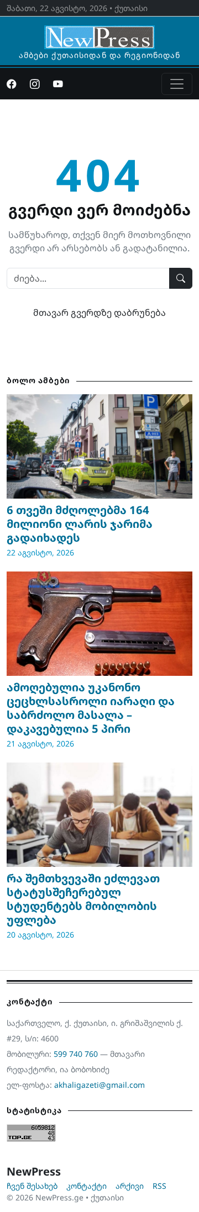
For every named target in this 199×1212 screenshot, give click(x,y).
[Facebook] (12, 84)
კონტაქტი (86, 1186)
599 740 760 (76, 1054)
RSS (159, 1186)
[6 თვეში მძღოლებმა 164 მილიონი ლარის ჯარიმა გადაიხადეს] (99, 446)
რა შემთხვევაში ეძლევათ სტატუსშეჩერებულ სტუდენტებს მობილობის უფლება (83, 899)
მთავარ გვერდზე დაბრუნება (99, 312)
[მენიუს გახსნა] (176, 84)
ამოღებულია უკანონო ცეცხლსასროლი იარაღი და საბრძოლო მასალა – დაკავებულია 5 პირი (91, 708)
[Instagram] (35, 84)
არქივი (130, 1186)
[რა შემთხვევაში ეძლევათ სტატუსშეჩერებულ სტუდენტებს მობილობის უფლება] (99, 815)
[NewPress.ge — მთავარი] (99, 32)
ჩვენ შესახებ (32, 1186)
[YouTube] (58, 84)
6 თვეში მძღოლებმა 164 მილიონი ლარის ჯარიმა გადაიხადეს (80, 523)
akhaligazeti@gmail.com (99, 1084)
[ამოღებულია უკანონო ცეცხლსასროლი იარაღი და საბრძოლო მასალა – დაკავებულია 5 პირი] (99, 623)
